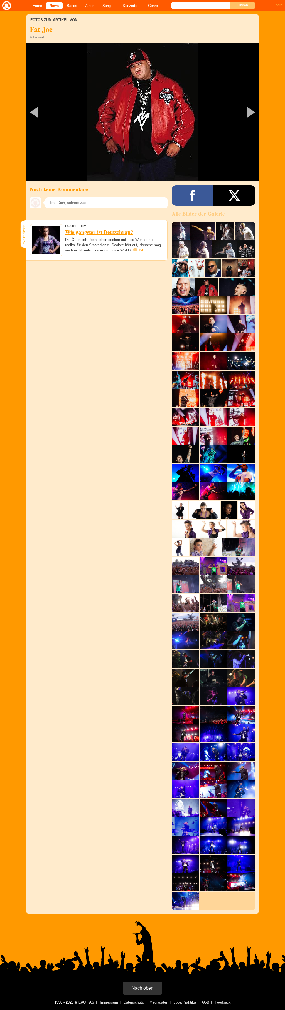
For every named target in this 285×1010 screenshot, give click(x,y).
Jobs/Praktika (185, 1002)
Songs (107, 6)
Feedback (223, 1002)
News (54, 6)
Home (37, 6)
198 (141, 250)
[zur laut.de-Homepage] (5, 5)
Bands (72, 6)
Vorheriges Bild (64, 112)
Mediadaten (158, 1002)
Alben (89, 6)
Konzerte (130, 6)
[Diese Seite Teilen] (192, 195)
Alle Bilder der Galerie (198, 214)
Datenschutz (134, 1002)
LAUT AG (86, 1002)
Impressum (109, 1002)
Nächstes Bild (142, 112)
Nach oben (142, 988)
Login (278, 5)
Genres (154, 6)
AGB (205, 1002)
